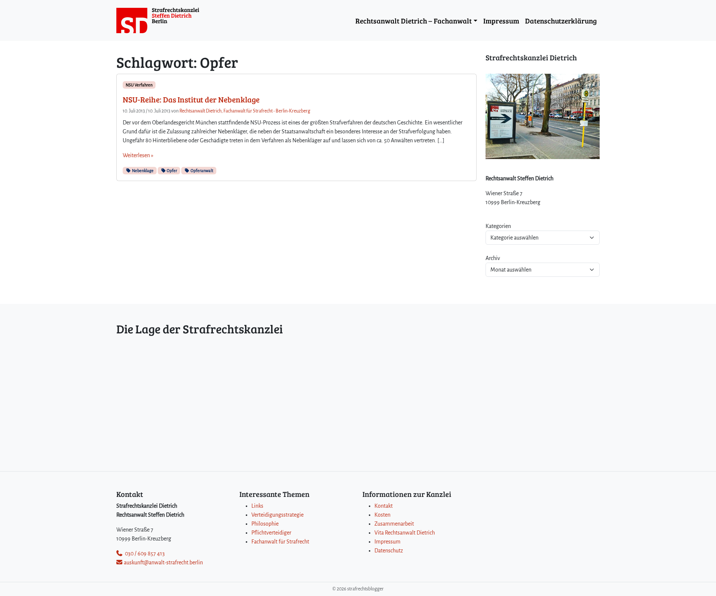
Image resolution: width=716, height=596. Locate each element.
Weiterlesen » (138, 155)
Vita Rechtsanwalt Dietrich (404, 533)
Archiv (493, 258)
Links (257, 506)
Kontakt (383, 506)
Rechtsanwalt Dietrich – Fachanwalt (413, 20)
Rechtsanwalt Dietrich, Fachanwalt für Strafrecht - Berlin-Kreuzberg (244, 111)
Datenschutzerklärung (561, 20)
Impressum (501, 20)
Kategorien (498, 226)
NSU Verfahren (139, 85)
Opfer (171, 170)
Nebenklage (142, 170)
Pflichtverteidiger (271, 533)
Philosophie (265, 524)
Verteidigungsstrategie (277, 515)
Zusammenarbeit (394, 524)
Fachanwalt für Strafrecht (280, 542)
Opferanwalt (201, 170)
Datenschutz (388, 551)
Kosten (382, 515)
